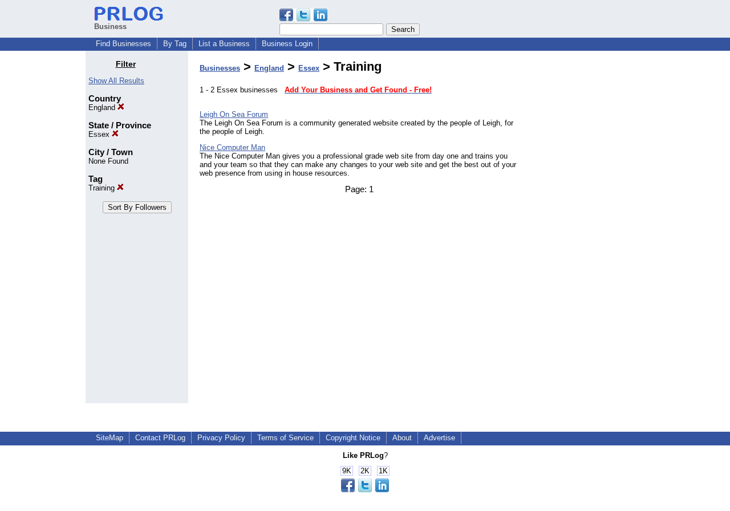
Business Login (287, 43)
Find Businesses (123, 43)
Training (102, 188)
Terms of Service (285, 437)
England (102, 107)
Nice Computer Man (232, 147)
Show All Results (116, 80)
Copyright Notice (353, 437)
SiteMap (109, 437)
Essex (100, 134)
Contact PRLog (160, 437)
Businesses (220, 68)
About (402, 437)
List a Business (224, 43)
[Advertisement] (586, 230)
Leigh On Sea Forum (234, 114)
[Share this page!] (303, 18)
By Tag (174, 43)
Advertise (439, 437)
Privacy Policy (221, 437)
